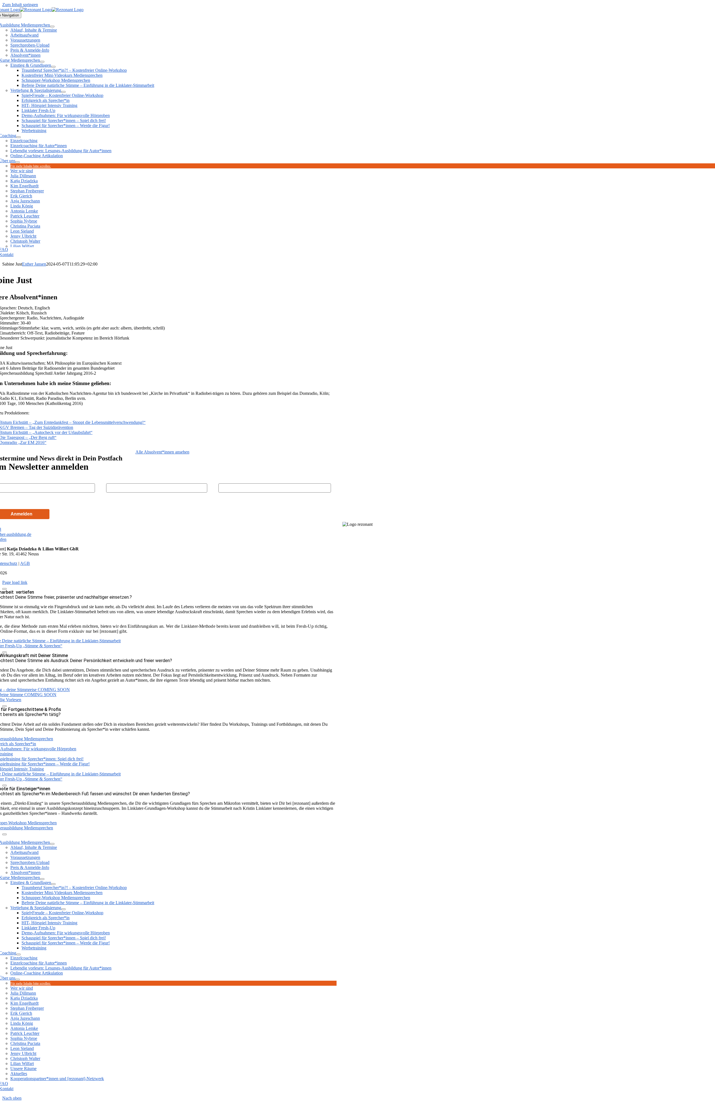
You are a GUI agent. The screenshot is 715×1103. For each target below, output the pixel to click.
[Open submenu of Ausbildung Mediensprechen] (52, 26)
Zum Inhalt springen (20, 4)
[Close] (4, 589)
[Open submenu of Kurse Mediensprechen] (42, 62)
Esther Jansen (34, 264)
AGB (25, 563)
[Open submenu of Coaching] (18, 137)
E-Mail (224, 478)
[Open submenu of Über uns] (17, 162)
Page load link (14, 582)
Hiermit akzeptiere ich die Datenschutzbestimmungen (53, 500)
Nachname (115, 478)
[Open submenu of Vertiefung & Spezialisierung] (63, 92)
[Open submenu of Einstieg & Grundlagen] (53, 67)
